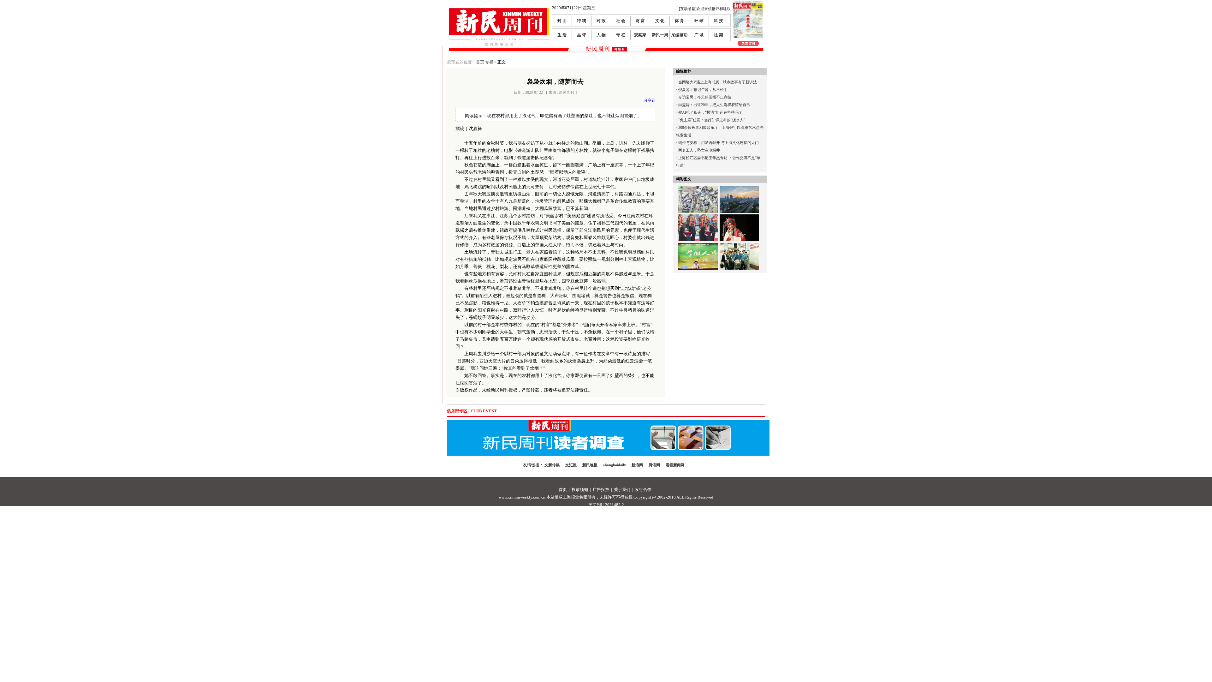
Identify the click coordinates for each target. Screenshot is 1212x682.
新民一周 (660, 35)
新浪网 (637, 465)
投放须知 (580, 489)
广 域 (699, 35)
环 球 (699, 20)
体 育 (679, 20)
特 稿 (581, 20)
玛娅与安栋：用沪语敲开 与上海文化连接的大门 (718, 143)
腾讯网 (654, 465)
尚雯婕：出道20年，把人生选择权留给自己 (714, 105)
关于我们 (622, 489)
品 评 (581, 35)
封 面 (562, 20)
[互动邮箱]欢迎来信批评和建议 (705, 9)
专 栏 (620, 35)
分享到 (649, 100)
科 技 (718, 20)
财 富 (640, 20)
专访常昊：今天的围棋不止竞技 (704, 97)
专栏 (489, 62)
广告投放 (601, 489)
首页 (480, 62)
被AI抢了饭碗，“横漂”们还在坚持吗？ (710, 112)
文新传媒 (552, 465)
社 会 (620, 20)
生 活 (562, 35)
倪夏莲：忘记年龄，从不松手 (703, 89)
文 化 (659, 20)
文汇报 (571, 465)
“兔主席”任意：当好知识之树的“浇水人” (711, 120)
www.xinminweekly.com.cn (522, 497)
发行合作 (643, 489)
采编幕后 (679, 35)
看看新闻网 (675, 465)
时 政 (601, 20)
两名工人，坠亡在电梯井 (699, 150)
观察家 (640, 35)
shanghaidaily (614, 465)
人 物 (601, 35)
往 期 (718, 35)
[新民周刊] (499, 10)
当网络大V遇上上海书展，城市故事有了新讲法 (717, 82)
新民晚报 (589, 465)
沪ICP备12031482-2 (606, 504)
